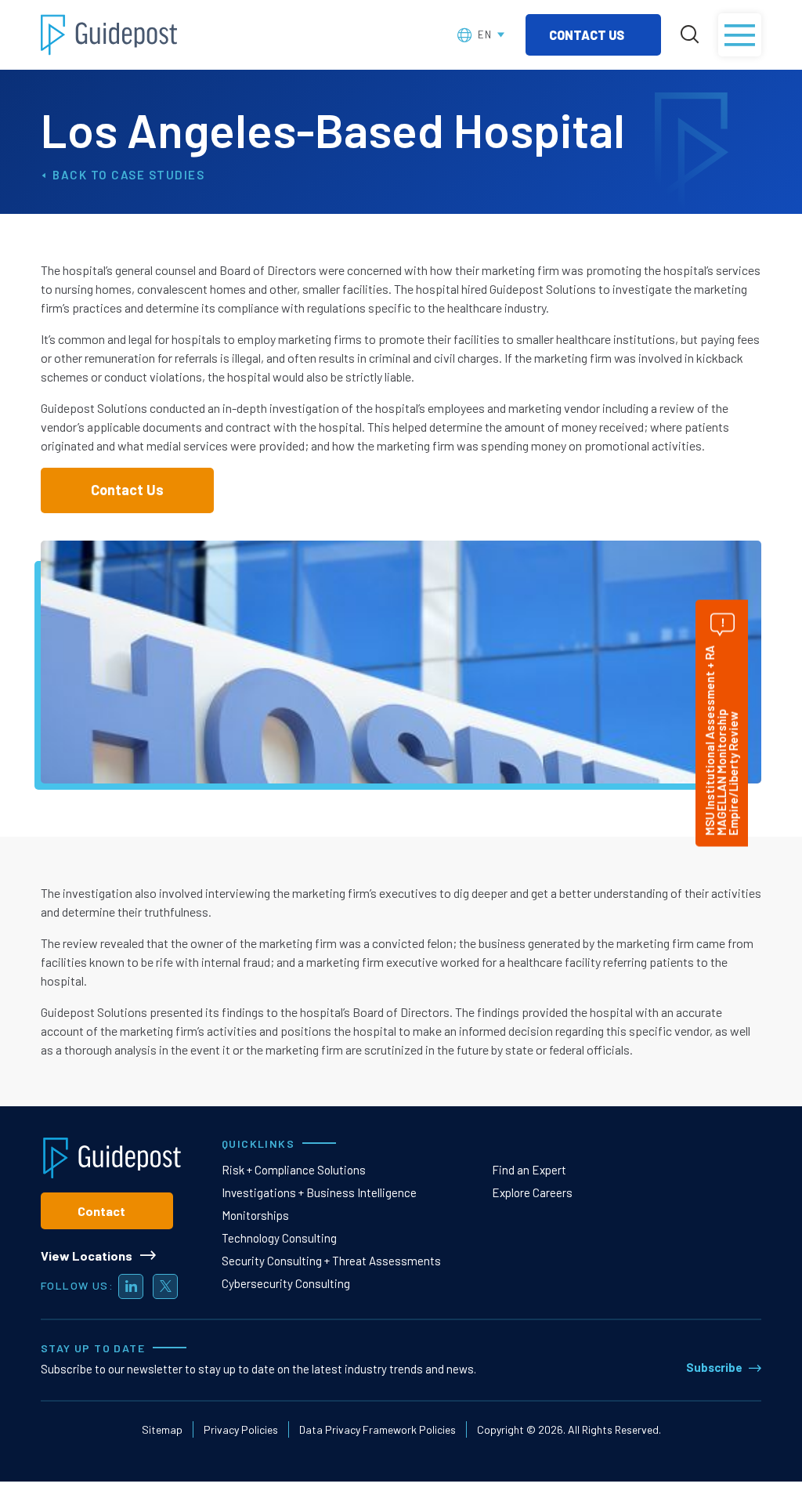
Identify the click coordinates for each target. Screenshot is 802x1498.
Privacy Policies (241, 1429)
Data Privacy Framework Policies (377, 1429)
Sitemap (162, 1429)
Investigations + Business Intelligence (319, 1192)
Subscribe (714, 1367)
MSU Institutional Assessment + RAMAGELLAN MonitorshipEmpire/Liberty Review (721, 741)
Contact (101, 1210)
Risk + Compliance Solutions (294, 1170)
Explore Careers (532, 1192)
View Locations (86, 1255)
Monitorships (255, 1215)
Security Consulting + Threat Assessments (331, 1261)
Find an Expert (529, 1170)
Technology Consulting (279, 1238)
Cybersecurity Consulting (286, 1283)
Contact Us (588, 34)
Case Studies (157, 175)
